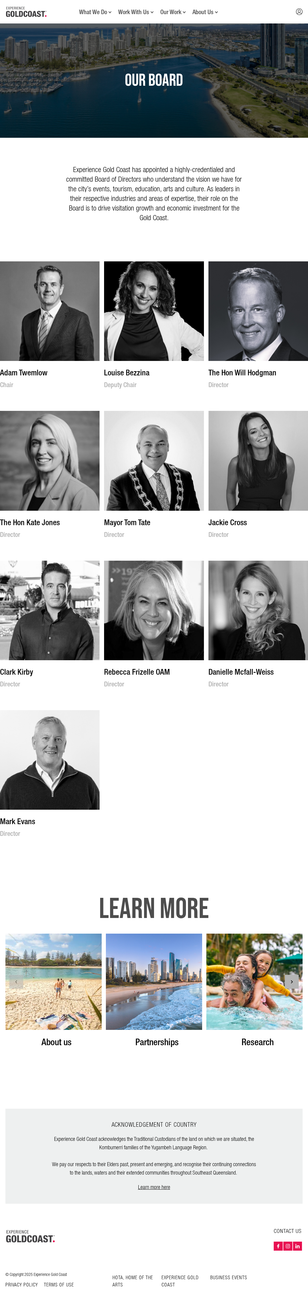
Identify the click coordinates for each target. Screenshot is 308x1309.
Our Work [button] (170, 12)
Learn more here (154, 1187)
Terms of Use (59, 1285)
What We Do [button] (93, 12)
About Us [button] (203, 12)
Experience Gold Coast (180, 1281)
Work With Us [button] (133, 12)
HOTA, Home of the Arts (132, 1281)
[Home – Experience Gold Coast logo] (30, 1236)
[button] (299, 12)
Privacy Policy (21, 1285)
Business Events (228, 1278)
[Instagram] (287, 1246)
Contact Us (288, 1231)
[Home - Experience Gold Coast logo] (26, 11)
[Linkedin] (297, 1246)
